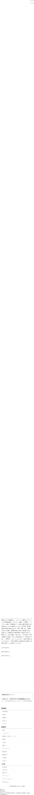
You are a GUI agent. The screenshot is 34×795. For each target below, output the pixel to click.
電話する (2, 789)
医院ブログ (5, 772)
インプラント (5, 733)
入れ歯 (3, 742)
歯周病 (3, 739)
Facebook (4, 770)
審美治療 (4, 754)
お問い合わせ (5, 782)
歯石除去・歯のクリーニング (9, 736)
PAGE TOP (3, 793)
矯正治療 (4, 751)
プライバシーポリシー (7, 779)
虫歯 (3, 730)
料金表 (3, 714)
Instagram (4, 767)
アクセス (4, 723)
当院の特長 (5, 711)
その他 (3, 761)
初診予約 (2, 791)
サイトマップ (5, 776)
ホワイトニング (6, 748)
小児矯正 (4, 757)
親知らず (4, 745)
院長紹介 (4, 717)
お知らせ (4, 720)
